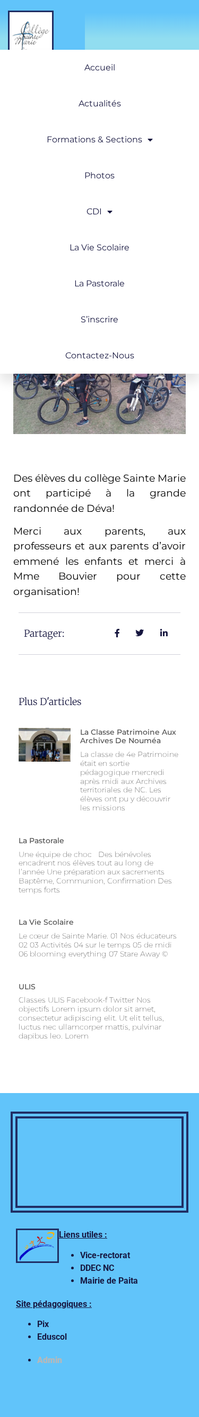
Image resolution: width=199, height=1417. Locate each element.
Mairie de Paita (109, 1281)
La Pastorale (99, 283)
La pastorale (41, 840)
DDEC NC (97, 1268)
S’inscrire (99, 319)
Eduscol (52, 1337)
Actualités (100, 103)
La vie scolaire (99, 247)
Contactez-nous (99, 355)
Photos (99, 175)
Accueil (99, 67)
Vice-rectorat (106, 1255)
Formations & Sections (94, 139)
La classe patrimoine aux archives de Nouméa (128, 736)
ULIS (27, 986)
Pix (43, 1324)
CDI (94, 211)
